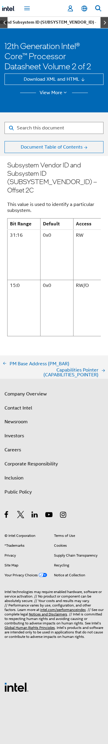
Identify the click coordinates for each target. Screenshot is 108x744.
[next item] (104, 22)
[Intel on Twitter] (21, 515)
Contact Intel (18, 408)
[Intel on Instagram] (63, 515)
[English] (84, 8)
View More (51, 93)
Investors (14, 436)
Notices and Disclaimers (48, 614)
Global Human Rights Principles (29, 627)
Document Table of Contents (51, 147)
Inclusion (13, 478)
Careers (12, 450)
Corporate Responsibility (31, 464)
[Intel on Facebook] (6, 515)
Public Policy (18, 492)
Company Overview (25, 394)
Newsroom (16, 421)
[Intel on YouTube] (49, 515)
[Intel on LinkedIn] (35, 515)
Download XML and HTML (52, 79)
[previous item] (4, 22)
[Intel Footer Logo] (16, 687)
